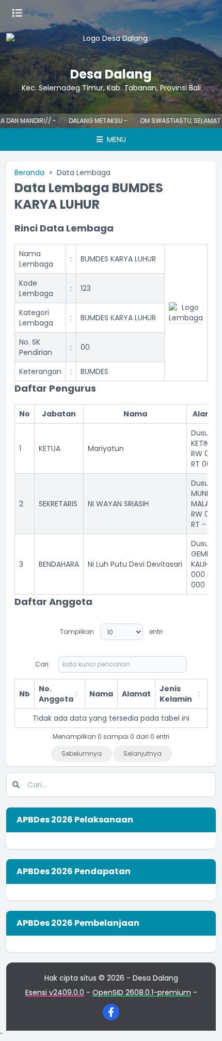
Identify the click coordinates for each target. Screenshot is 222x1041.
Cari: (42, 664)
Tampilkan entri (111, 631)
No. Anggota (56, 693)
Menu (115, 139)
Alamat (136, 694)
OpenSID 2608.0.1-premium (141, 992)
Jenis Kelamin (176, 693)
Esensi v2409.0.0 (54, 992)
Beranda (29, 172)
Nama (101, 694)
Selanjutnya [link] (142, 753)
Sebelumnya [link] (81, 753)
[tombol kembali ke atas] (201, 1020)
